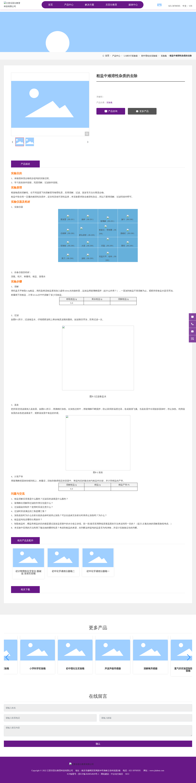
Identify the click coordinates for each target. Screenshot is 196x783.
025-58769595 (174, 6)
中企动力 (115, 774)
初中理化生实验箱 (149, 56)
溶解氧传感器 (145, 668)
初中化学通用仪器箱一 (98, 571)
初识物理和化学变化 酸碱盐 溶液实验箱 (28, 572)
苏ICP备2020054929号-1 (88, 774)
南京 (121, 774)
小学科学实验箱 (32, 668)
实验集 (164, 56)
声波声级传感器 (107, 668)
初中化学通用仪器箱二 (63, 571)
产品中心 (116, 56)
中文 (184, 6)
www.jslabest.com (157, 770)
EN (190, 6)
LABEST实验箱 (131, 56)
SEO (127, 774)
